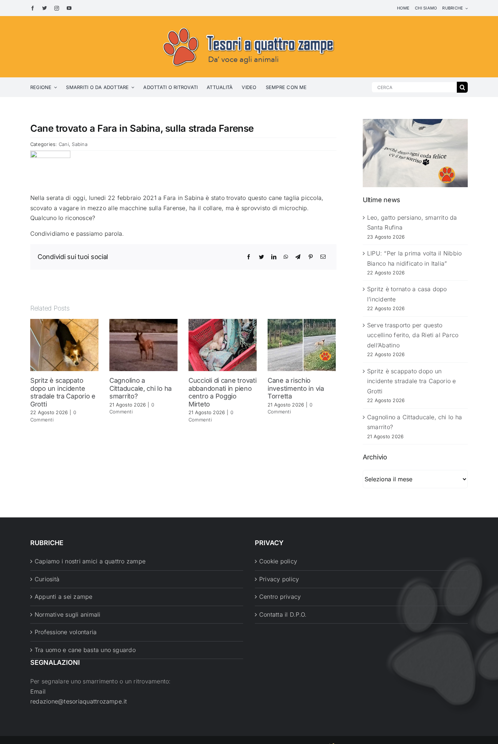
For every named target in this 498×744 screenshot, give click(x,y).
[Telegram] (298, 257)
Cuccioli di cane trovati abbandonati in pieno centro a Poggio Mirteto (222, 392)
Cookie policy (278, 561)
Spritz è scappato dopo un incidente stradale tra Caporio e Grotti (63, 392)
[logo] (249, 26)
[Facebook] (248, 257)
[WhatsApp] (286, 257)
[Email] (323, 257)
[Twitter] (261, 257)
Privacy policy (279, 579)
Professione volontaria (66, 632)
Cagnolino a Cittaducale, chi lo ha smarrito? (140, 388)
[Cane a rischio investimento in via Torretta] (302, 344)
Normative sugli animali (68, 614)
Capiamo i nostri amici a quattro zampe (90, 561)
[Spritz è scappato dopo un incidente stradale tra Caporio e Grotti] (64, 344)
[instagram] (56, 8)
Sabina (79, 144)
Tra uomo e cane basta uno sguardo (85, 650)
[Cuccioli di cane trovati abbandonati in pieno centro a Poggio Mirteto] (222, 344)
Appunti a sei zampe (64, 596)
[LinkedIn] (274, 257)
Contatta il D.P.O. (283, 614)
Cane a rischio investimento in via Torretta (296, 388)
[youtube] (69, 8)
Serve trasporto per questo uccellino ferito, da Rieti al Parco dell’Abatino (412, 335)
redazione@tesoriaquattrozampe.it (78, 701)
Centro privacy (280, 596)
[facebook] (32, 8)
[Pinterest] (310, 257)
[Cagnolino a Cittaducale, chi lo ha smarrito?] (143, 344)
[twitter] (44, 8)
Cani (64, 144)
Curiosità (47, 579)
